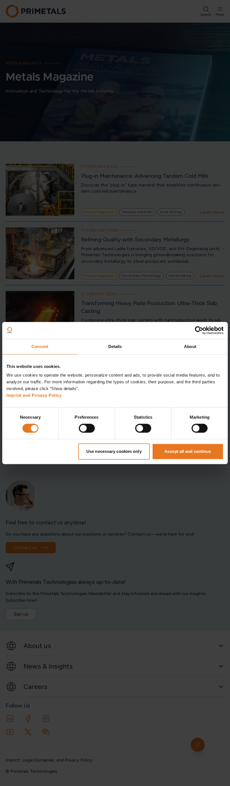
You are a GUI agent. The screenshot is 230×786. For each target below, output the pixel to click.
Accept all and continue (187, 451)
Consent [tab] (39, 346)
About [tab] (190, 346)
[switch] (87, 428)
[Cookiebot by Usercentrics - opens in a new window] (199, 330)
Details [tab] (115, 346)
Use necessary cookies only (114, 451)
